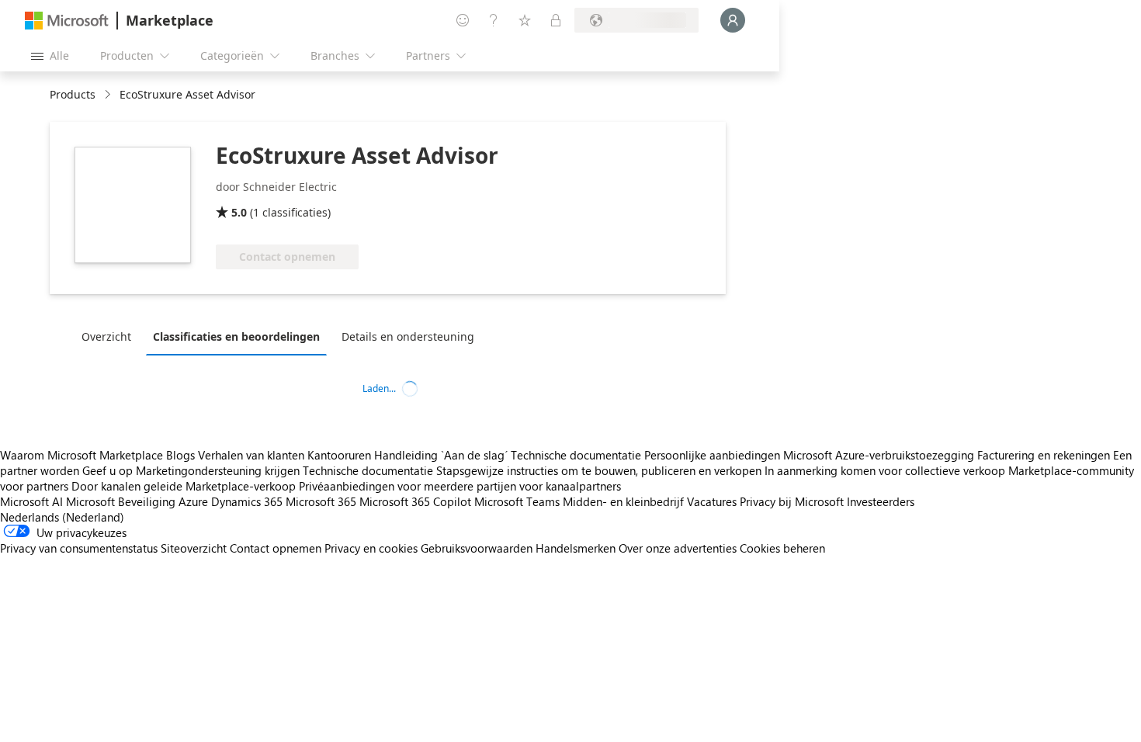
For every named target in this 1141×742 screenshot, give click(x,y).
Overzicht (106, 336)
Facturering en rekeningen (1043, 455)
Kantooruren (339, 455)
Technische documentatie (576, 455)
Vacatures (712, 501)
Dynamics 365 (247, 501)
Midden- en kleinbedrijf (623, 501)
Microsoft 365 (321, 501)
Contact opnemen (275, 548)
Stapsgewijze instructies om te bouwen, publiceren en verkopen (598, 470)
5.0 (239, 212)
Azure (193, 501)
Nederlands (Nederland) (62, 517)
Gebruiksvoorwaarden (476, 548)
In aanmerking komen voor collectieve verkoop (885, 470)
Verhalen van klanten (251, 455)
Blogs (180, 455)
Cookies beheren (782, 548)
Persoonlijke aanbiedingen (712, 455)
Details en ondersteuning (408, 336)
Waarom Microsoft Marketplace (81, 455)
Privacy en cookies (371, 548)
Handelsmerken (576, 548)
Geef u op (107, 470)
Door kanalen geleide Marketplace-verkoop (183, 486)
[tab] (110, 336)
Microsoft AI (31, 501)
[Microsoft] (67, 20)
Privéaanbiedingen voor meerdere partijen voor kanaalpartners (460, 486)
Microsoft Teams (517, 501)
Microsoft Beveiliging (120, 501)
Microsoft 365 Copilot (415, 501)
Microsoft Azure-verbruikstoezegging (880, 455)
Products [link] (72, 94)
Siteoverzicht (194, 548)
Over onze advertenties (678, 548)
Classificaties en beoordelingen (236, 336)
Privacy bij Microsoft (792, 501)
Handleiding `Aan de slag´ (441, 455)
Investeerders (880, 501)
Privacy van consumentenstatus (79, 548)
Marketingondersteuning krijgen (218, 470)
